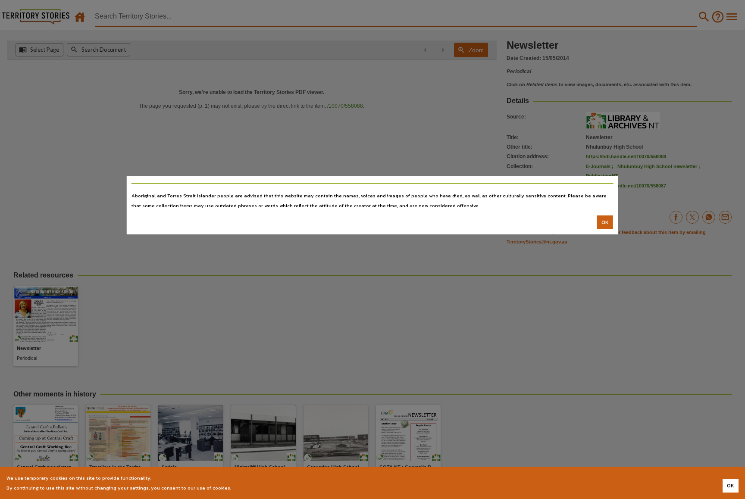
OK (605, 222)
